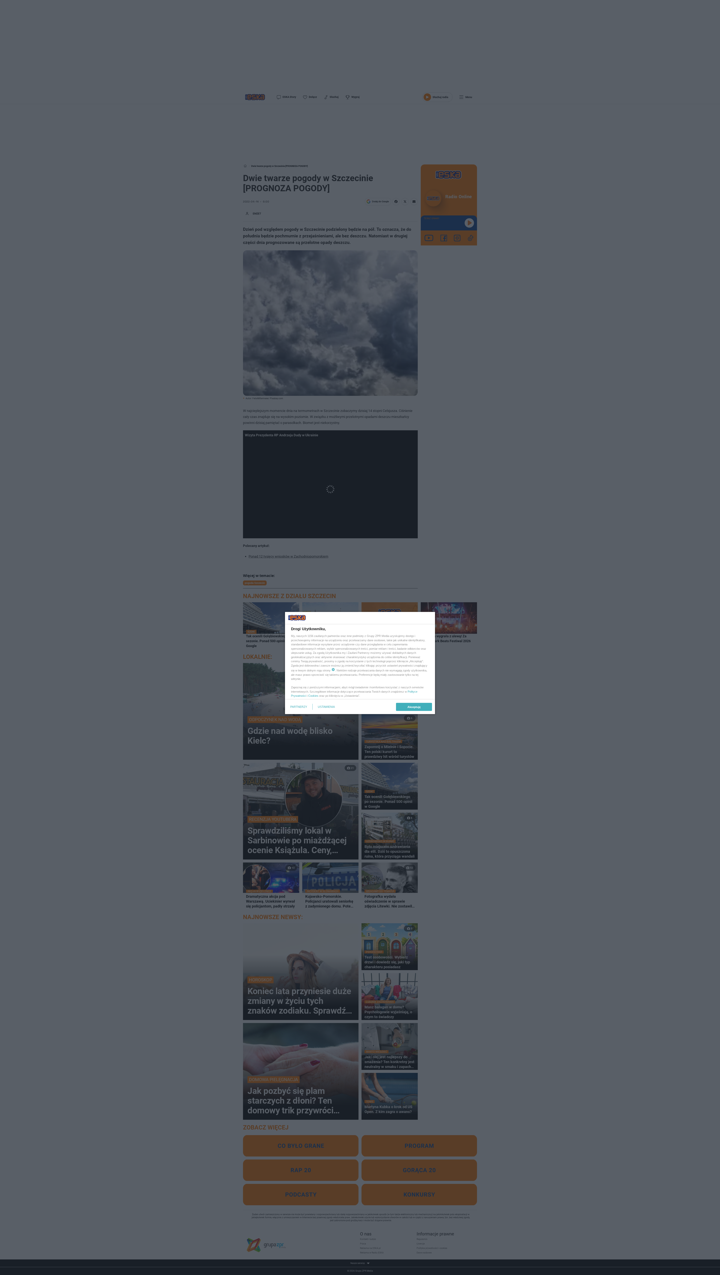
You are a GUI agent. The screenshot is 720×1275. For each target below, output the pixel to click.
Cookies (313, 695)
